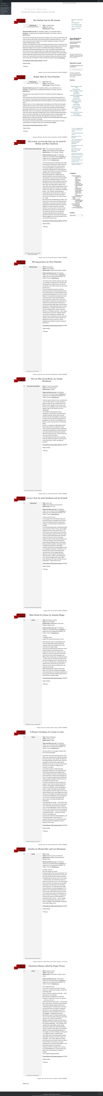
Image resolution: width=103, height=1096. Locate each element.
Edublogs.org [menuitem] (4, 9)
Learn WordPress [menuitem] (4, 8)
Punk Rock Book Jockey (76, 112)
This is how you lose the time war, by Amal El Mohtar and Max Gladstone (47, 142)
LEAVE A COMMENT (62, 72)
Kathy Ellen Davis (76, 100)
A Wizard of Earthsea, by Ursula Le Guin (47, 732)
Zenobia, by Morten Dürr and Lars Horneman (47, 849)
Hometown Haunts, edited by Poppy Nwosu (47, 966)
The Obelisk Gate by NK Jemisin (46, 20)
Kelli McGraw (76, 104)
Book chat (45, 72)
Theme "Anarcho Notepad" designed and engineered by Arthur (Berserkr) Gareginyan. (51, 1095)
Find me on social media (75, 29)
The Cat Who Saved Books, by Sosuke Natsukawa (47, 380)
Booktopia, (25, 33)
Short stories (50, 1078)
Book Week (78, 200)
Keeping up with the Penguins (76, 102)
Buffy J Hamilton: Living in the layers (76, 91)
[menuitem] (1, 1)
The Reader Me (75, 22)
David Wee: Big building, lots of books (76, 96)
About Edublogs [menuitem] (4, 5)
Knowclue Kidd (76, 106)
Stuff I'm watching (77, 207)
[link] (48, 216)
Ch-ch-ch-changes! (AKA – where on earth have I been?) (77, 130)
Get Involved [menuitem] (3, 3)
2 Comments (64, 961)
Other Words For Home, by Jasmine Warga (46, 615)
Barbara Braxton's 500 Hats (76, 87)
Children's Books (50, 727)
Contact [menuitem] (2, 13)
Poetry (55, 727)
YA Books (55, 610)
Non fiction (78, 184)
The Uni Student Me (76, 26)
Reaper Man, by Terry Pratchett (47, 77)
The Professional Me (76, 24)
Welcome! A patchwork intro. (77, 20)
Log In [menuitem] (99, 1)
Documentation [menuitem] (4, 11)
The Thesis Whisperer (76, 115)
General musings (77, 196)
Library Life (75, 199)
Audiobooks (39, 137)
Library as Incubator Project (76, 108)
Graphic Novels (46, 961)
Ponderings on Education (76, 204)
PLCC (76, 110)
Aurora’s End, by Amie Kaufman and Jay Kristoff (46, 498)
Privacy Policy (73, 75)
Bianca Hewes (76, 89)
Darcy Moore (76, 93)
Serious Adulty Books (52, 72)
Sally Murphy (76, 113)
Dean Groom (76, 98)
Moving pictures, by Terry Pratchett (46, 262)
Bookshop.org (26, 35)
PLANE (77, 206)
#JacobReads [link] (61, 57)
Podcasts (77, 188)
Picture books (53, 961)
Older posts (26, 1083)
